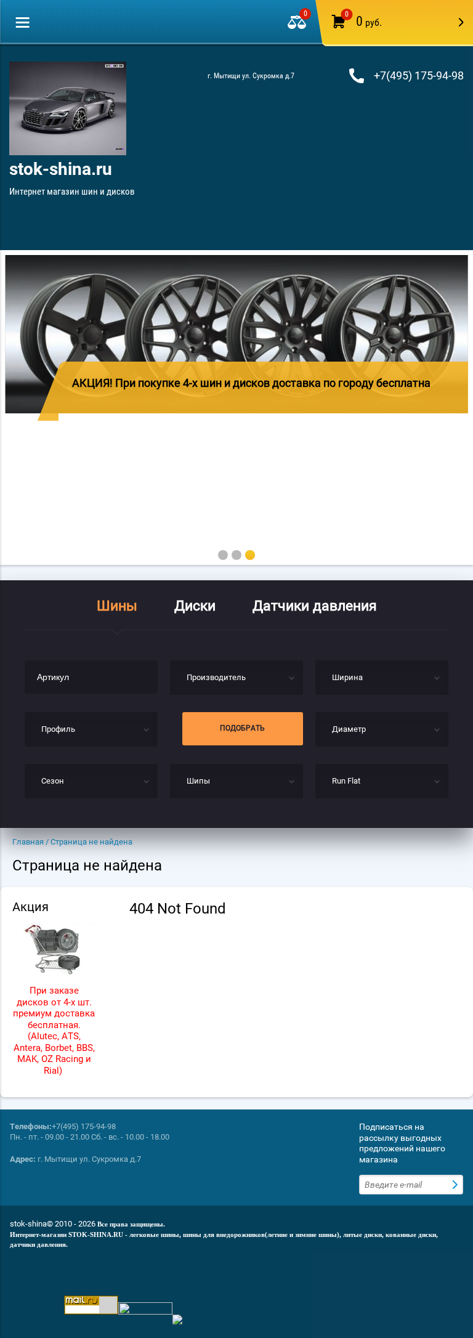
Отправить (456, 1184)
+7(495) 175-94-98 (419, 75)
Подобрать (242, 728)
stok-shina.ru (60, 169)
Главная (28, 841)
